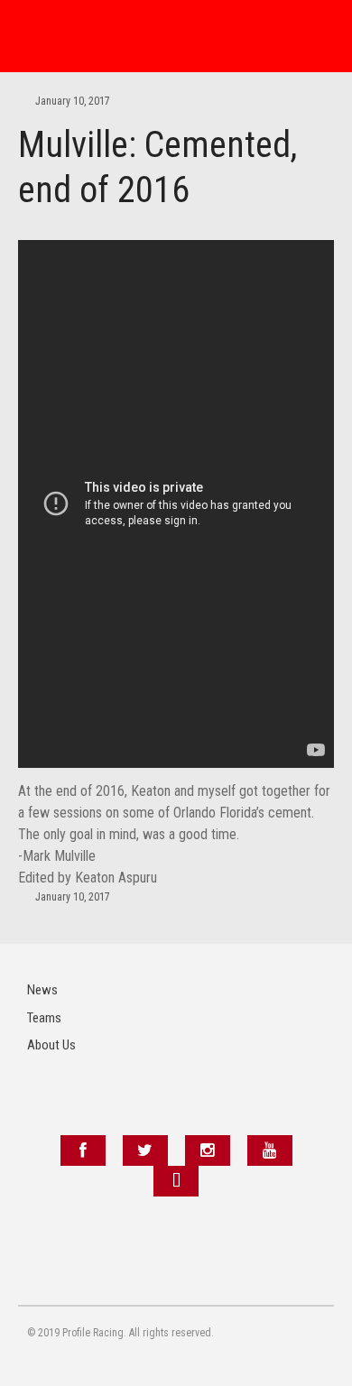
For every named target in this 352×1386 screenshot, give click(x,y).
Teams (44, 1018)
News (42, 990)
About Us (51, 1045)
